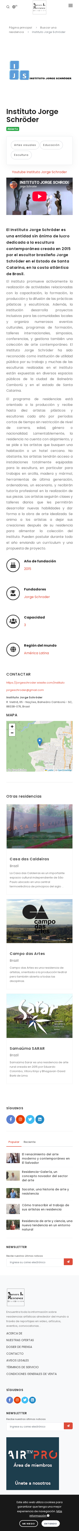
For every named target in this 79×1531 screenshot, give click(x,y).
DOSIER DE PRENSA (19, 1347)
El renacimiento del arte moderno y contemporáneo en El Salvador (46, 1158)
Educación (51, 145)
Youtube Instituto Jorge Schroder (39, 172)
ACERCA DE (14, 1333)
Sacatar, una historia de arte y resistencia (45, 1191)
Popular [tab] (13, 1142)
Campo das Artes (27, 953)
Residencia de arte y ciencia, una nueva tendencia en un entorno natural (47, 1225)
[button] (39, 742)
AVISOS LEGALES (17, 1360)
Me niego (28, 1523)
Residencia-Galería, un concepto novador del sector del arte (45, 1176)
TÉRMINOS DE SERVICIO (22, 1367)
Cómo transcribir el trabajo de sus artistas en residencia (45, 1207)
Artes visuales (25, 145)
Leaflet (50, 770)
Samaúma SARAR (27, 1048)
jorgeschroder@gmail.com (25, 690)
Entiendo (50, 1523)
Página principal (20, 27)
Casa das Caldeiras (29, 859)
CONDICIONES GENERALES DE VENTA (31, 1374)
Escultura (21, 155)
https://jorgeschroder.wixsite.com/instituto (35, 683)
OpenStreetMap (65, 770)
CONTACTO (15, 1354)
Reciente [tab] (30, 1142)
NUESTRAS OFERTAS (20, 1340)
